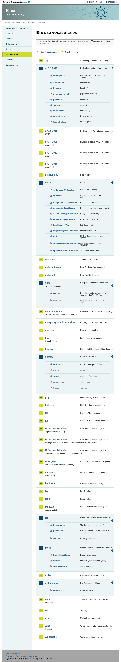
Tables (8, 38)
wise (47, 626)
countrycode (59, 76)
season (56, 105)
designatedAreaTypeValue (65, 203)
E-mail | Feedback (14, 653)
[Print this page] (97, 2)
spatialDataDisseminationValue (66, 243)
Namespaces (11, 65)
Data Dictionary (28, 23)
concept (56, 364)
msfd (48, 548)
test (47, 610)
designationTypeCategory (64, 208)
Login (91, 2)
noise (48, 575)
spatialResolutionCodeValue (66, 250)
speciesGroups (60, 566)
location (57, 88)
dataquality (51, 275)
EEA (17, 2)
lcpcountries (59, 525)
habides (49, 405)
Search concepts (71, 52)
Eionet (17, 23)
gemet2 (49, 356)
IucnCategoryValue (61, 225)
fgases (49, 349)
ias (46, 413)
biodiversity (51, 175)
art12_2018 (51, 131)
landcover (50, 483)
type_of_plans (59, 122)
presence (57, 99)
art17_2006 (51, 142)
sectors (56, 538)
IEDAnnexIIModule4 (56, 450)
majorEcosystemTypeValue (65, 231)
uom (47, 618)
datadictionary (53, 267)
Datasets (9, 33)
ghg (47, 397)
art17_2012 (51, 153)
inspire (49, 472)
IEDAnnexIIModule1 (56, 428)
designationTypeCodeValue (65, 214)
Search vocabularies (49, 52)
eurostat (49, 330)
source (56, 376)
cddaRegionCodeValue (63, 190)
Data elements (12, 44)
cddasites (57, 195)
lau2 (47, 499)
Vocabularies (11, 54)
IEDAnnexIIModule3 (56, 439)
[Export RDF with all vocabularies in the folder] (112, 68)
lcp (47, 518)
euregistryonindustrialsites (60, 322)
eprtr (47, 282)
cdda (48, 182)
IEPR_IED (50, 461)
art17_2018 (51, 164)
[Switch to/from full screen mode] (101, 2)
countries (57, 590)
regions (56, 236)
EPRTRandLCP (54, 311)
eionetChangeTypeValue (64, 219)
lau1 (47, 491)
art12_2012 (51, 68)
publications (52, 583)
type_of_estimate (61, 116)
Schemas (9, 49)
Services (9, 59)
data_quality (58, 83)
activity (56, 293)
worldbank (51, 637)
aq (46, 60)
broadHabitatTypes (61, 555)
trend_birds (58, 111)
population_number (62, 94)
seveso (49, 599)
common (50, 259)
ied (47, 420)
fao (47, 338)
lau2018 (49, 507)
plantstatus (58, 531)
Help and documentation (16, 28)
